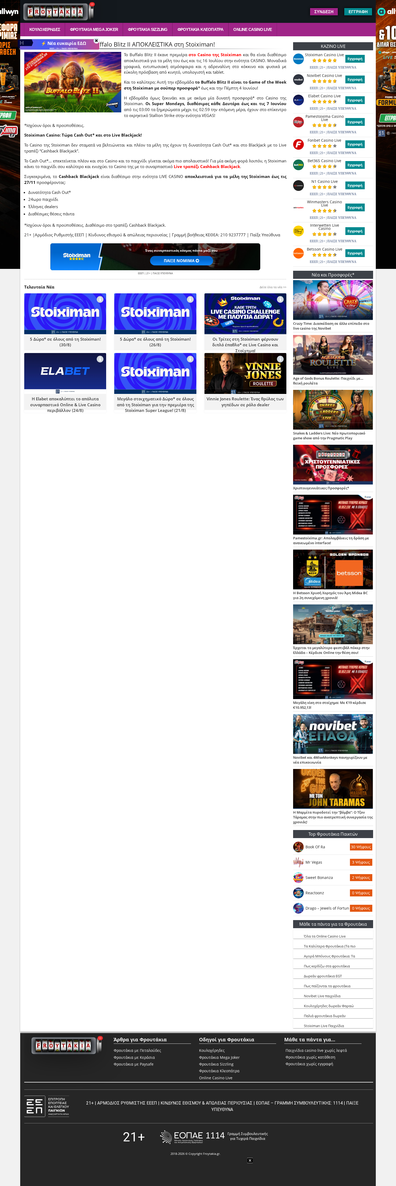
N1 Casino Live (324, 181)
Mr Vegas (313, 862)
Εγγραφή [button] (358, 11)
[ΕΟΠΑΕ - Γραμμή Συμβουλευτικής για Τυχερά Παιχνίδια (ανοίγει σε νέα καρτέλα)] (214, 1137)
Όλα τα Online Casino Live (325, 936)
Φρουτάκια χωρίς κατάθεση (310, 1057)
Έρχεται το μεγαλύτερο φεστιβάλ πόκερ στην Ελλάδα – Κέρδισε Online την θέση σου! (331, 650)
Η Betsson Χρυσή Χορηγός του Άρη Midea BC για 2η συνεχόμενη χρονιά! (330, 595)
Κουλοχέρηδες (44, 29)
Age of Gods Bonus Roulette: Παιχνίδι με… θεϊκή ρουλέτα (328, 381)
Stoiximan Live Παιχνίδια (324, 1025)
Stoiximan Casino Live (324, 54)
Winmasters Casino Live (324, 203)
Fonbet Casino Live (324, 140)
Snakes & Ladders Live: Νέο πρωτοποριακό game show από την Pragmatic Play (329, 435)
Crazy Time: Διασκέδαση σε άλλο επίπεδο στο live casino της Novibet (331, 326)
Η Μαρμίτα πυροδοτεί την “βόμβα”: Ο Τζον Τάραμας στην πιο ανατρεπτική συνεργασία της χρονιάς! (333, 817)
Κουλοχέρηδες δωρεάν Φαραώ (329, 1005)
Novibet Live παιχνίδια (322, 995)
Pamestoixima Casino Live (324, 118)
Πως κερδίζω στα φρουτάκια (327, 966)
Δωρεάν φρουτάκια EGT (323, 976)
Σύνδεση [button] (324, 11)
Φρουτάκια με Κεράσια (134, 1057)
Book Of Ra (315, 846)
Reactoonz (314, 892)
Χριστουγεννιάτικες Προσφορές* (321, 488)
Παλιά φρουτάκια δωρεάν (325, 1015)
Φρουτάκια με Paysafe (134, 1064)
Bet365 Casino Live (324, 160)
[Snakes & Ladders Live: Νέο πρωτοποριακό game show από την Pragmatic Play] (333, 410)
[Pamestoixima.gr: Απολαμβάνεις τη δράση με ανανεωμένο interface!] (333, 515)
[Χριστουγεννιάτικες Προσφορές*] (333, 465)
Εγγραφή (355, 58)
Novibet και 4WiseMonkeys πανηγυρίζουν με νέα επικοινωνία (330, 760)
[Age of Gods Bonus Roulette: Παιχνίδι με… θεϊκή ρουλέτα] (333, 355)
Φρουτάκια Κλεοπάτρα (201, 29)
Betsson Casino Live (324, 249)
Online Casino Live (252, 29)
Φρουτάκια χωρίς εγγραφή (309, 1064)
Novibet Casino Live (324, 75)
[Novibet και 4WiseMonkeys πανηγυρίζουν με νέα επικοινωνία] (333, 734)
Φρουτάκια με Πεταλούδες (137, 1050)
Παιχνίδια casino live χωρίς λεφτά (316, 1050)
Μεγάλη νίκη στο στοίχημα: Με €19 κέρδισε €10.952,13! (329, 705)
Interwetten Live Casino (324, 227)
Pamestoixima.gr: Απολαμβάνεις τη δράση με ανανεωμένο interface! (331, 540)
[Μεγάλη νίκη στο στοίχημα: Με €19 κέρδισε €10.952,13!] (333, 679)
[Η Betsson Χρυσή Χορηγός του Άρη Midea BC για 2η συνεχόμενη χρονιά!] (333, 570)
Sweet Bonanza (319, 877)
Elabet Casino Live (324, 96)
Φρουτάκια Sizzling (148, 29)
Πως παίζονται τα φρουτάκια (327, 986)
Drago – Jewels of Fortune (327, 908)
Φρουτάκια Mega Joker (94, 29)
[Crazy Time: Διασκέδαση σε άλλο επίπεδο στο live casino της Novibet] (333, 300)
